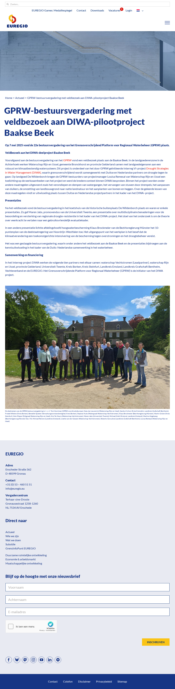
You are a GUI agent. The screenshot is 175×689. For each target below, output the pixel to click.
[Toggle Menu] (167, 22)
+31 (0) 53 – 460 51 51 (18, 484)
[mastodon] (25, 660)
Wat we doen (13, 540)
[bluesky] (17, 660)
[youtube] (41, 660)
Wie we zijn (12, 536)
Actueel (10, 532)
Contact (53, 681)
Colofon (68, 681)
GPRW (67, 160)
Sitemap (122, 681)
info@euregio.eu (15, 488)
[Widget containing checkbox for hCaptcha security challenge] (31, 626)
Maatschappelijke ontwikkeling (23, 563)
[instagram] (33, 660)
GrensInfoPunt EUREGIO (20, 548)
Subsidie (10, 544)
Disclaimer (84, 681)
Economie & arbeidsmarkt (20, 559)
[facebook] (8, 660)
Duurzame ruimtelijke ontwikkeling (26, 555)
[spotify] (58, 660)
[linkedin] (49, 660)
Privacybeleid (104, 681)
